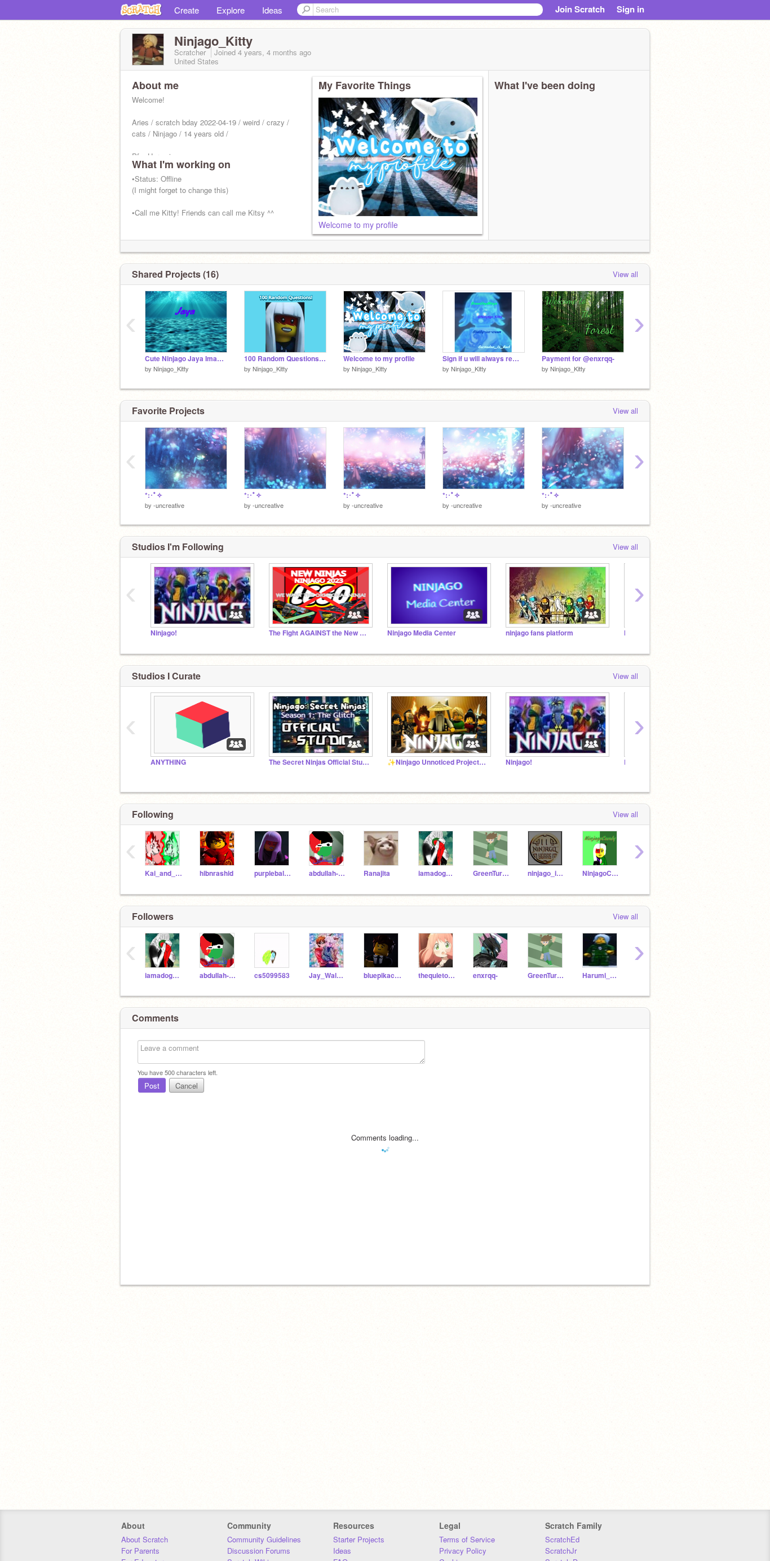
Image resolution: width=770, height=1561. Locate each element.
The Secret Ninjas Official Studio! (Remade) (319, 762)
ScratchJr (561, 1550)
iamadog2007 (437, 873)
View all (625, 274)
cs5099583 (272, 975)
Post (152, 1085)
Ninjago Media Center (421, 633)
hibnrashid (216, 873)
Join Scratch (580, 9)
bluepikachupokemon (382, 975)
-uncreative (168, 505)
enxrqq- (485, 975)
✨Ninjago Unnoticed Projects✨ (438, 762)
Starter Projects (358, 1539)
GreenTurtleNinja (492, 873)
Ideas (272, 10)
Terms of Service (467, 1539)
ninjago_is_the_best (546, 873)
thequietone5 (437, 975)
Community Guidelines (264, 1539)
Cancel (186, 1085)
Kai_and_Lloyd (164, 873)
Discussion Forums (258, 1550)
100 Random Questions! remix (285, 358)
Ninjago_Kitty (171, 368)
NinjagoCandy (601, 873)
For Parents (140, 1550)
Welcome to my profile (358, 224)
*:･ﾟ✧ (153, 495)
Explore (230, 10)
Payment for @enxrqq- (578, 358)
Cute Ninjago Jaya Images (186, 358)
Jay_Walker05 (328, 975)
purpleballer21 (273, 873)
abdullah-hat (328, 873)
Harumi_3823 (601, 975)
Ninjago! (164, 633)
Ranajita (377, 873)
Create (186, 10)
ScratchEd (562, 1539)
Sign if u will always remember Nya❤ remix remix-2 (483, 358)
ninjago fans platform (539, 633)
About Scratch (144, 1539)
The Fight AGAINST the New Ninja (319, 633)
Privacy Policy (462, 1550)
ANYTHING (168, 762)
